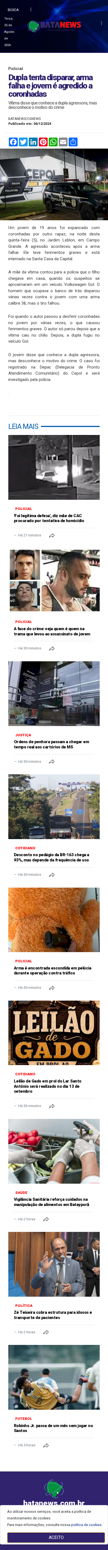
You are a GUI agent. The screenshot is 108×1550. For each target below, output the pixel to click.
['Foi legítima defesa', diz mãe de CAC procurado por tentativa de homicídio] (54, 467)
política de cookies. (86, 1525)
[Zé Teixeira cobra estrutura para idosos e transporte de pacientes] (54, 1264)
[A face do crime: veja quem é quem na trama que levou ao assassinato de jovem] (54, 580)
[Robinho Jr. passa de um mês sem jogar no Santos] (54, 1377)
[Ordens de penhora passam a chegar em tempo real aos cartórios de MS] (54, 693)
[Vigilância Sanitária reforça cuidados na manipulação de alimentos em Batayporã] (54, 1151)
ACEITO (56, 1537)
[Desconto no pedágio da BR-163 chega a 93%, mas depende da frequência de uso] (54, 806)
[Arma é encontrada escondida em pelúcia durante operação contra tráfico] (54, 920)
